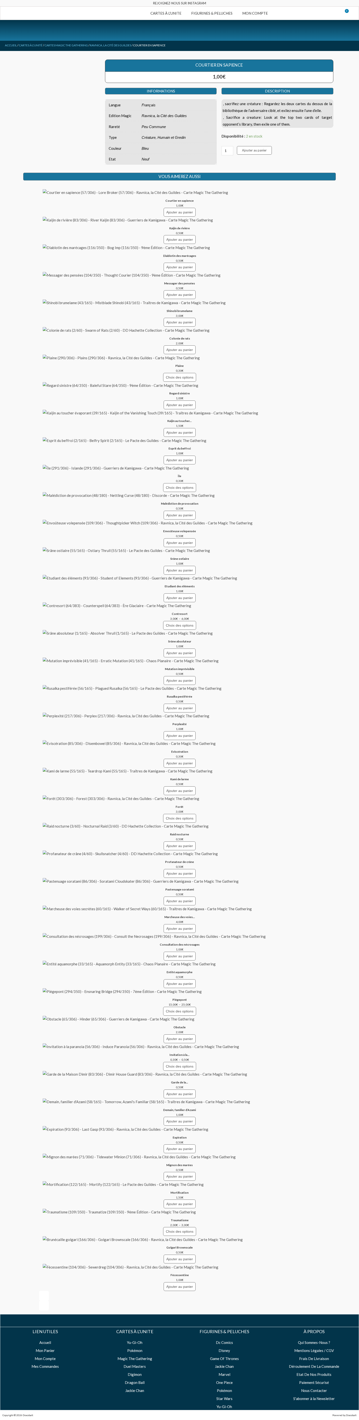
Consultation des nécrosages (180, 944)
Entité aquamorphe (179, 972)
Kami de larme (179, 779)
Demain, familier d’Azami (179, 1110)
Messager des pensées (179, 283)
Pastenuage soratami (179, 889)
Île (179, 476)
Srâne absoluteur (179, 641)
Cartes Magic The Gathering (66, 45)
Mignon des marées (179, 1165)
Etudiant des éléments (180, 586)
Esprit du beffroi (180, 448)
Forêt (179, 807)
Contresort (180, 614)
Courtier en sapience (179, 200)
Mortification (179, 1192)
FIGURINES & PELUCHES (211, 13)
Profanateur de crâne (179, 862)
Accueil (11, 45)
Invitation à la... (179, 1055)
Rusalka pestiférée (179, 696)
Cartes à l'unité (30, 45)
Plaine (179, 366)
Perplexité (179, 724)
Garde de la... (179, 1082)
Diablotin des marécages (179, 256)
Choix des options (179, 377)
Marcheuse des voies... (179, 917)
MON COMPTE (255, 13)
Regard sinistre (179, 393)
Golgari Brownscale (179, 1247)
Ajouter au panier (254, 150)
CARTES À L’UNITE (165, 13)
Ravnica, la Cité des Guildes (110, 45)
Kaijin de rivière (179, 228)
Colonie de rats (179, 338)
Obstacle (179, 1027)
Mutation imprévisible (179, 669)
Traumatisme (180, 1220)
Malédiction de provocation (179, 503)
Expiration (180, 1137)
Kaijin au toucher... (179, 421)
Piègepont (179, 999)
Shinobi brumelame (179, 311)
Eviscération (179, 751)
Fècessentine (179, 1275)
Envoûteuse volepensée (179, 531)
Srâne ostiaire (179, 558)
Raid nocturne (179, 834)
